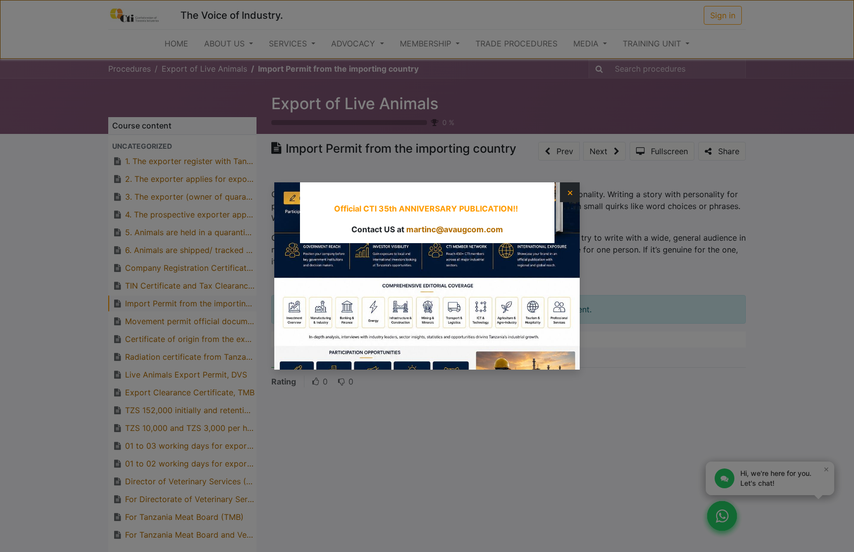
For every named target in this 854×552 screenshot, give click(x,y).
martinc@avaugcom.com (454, 229)
